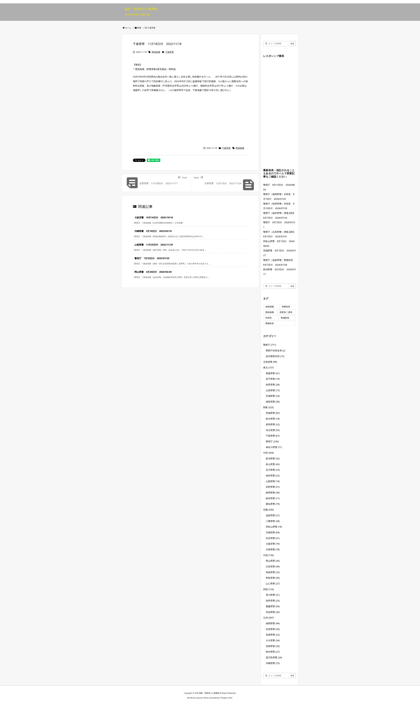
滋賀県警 (273, 515)
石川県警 (273, 469)
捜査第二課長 (286, 312)
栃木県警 (273, 418)
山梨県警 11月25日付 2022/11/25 (154, 244)
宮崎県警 (273, 646)
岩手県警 (273, 378)
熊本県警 (273, 651)
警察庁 (269, 344)
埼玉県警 (273, 430)
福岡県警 (273, 623)
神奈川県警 (274, 447)
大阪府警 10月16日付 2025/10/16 (154, 217)
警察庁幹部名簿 (275, 350)
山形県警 (273, 390)
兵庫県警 (273, 549)
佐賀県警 (273, 629)
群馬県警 (273, 424)
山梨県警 (273, 481)
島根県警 (273, 572)
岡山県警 (273, 560)
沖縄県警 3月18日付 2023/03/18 (153, 231)
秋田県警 (273, 384)
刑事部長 (286, 306)
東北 (268, 367)
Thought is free (226, 698)
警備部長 (285, 317)
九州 (268, 617)
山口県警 (273, 583)
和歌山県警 (274, 526)
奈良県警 (273, 538)
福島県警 (273, 401)
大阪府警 (273, 543)
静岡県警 (273, 492)
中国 (268, 555)
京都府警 (273, 532)
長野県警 (273, 486)
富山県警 (273, 464)
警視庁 (272, 441)
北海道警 (270, 361)
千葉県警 (151, 28)
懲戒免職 (156, 52)
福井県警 (273, 475)
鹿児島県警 (274, 657)
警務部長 (269, 323)
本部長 (268, 317)
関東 (139, 28)
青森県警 (273, 373)
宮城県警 (273, 395)
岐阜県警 (273, 498)
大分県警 (273, 640)
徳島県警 (273, 600)
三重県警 (273, 521)
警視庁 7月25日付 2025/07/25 (152, 258)
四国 (268, 589)
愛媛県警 (273, 606)
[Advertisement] (190, 118)
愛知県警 (273, 503)
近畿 (268, 509)
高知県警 (273, 612)
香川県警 (273, 594)
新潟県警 (273, 458)
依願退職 (269, 306)
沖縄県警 (273, 663)
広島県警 (273, 566)
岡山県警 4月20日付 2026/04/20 (153, 271)
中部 (268, 452)
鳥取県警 (273, 577)
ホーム (128, 28)
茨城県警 (273, 412)
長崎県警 (273, 634)
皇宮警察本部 (275, 356)
